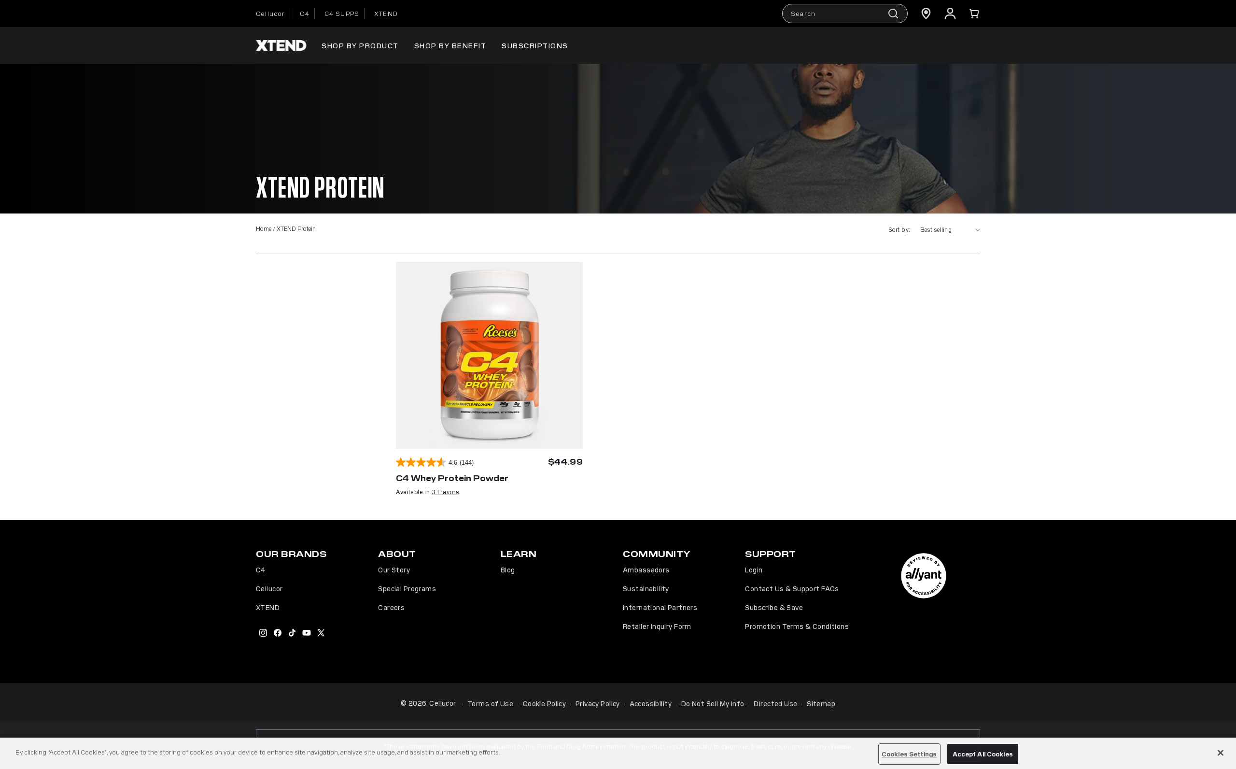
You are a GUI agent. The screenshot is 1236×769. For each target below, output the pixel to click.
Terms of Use (490, 703)
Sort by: (899, 229)
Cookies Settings (909, 754)
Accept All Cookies (983, 754)
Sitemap (821, 703)
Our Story (394, 569)
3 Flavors (445, 491)
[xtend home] (281, 45)
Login (753, 569)
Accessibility (651, 703)
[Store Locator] (926, 13)
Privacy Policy (598, 703)
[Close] (1220, 752)
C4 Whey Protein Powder (452, 478)
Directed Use (775, 703)
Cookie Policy (544, 703)
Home (263, 228)
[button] (974, 13)
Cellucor (270, 13)
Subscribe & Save (774, 607)
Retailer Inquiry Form (657, 626)
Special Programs (407, 588)
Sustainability (646, 588)
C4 (304, 13)
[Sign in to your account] (950, 13)
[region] (618, 753)
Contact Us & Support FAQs (792, 588)
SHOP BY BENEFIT (450, 45)
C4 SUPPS (341, 13)
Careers (391, 607)
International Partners (660, 607)
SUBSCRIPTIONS (535, 45)
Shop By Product (360, 45)
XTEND (386, 13)
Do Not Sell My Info (712, 703)
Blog (508, 569)
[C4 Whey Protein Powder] (489, 355)
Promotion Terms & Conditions (797, 626)
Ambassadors (646, 569)
